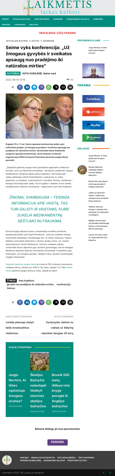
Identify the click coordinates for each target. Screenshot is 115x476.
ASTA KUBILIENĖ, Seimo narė (39, 73)
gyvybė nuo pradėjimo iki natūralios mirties (30, 284)
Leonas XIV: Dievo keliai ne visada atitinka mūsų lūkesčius (97, 237)
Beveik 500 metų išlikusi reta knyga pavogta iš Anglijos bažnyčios (61, 390)
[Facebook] (20, 87)
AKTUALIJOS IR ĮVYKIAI (17, 41)
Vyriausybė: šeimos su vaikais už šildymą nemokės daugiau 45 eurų (57, 328)
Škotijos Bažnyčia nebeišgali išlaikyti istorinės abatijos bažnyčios (38, 390)
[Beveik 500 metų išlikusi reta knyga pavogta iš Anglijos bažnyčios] (61, 361)
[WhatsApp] (49, 87)
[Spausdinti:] (70, 87)
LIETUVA (35, 41)
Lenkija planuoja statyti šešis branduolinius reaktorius (20, 328)
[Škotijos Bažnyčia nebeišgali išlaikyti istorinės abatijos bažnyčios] (39, 361)
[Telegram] (34, 87)
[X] (56, 87)
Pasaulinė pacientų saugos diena (21, 264)
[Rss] (110, 472)
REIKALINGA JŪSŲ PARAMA (57, 33)
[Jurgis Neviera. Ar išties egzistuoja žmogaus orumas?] (18, 361)
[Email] (63, 87)
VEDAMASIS (48, 41)
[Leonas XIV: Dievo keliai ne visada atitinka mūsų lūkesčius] (82, 237)
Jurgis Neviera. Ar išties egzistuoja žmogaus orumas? (97, 50)
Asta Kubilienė (26, 280)
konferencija (64, 284)
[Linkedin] (27, 87)
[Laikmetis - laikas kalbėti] (57, 7)
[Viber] (41, 87)
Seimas (11, 288)
